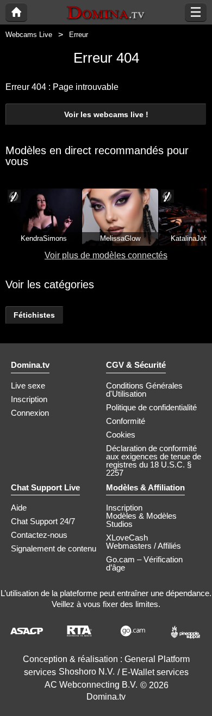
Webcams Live (28, 35)
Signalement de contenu (53, 548)
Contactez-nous (39, 534)
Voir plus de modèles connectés (106, 255)
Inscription (29, 399)
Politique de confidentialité (151, 407)
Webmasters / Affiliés (143, 545)
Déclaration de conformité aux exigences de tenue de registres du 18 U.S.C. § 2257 (153, 460)
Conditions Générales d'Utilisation (144, 389)
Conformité (125, 421)
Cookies (120, 434)
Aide (19, 507)
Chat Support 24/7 (43, 521)
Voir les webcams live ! (106, 114)
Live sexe (28, 385)
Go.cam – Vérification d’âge (144, 563)
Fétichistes (34, 315)
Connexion (30, 412)
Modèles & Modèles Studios (141, 520)
